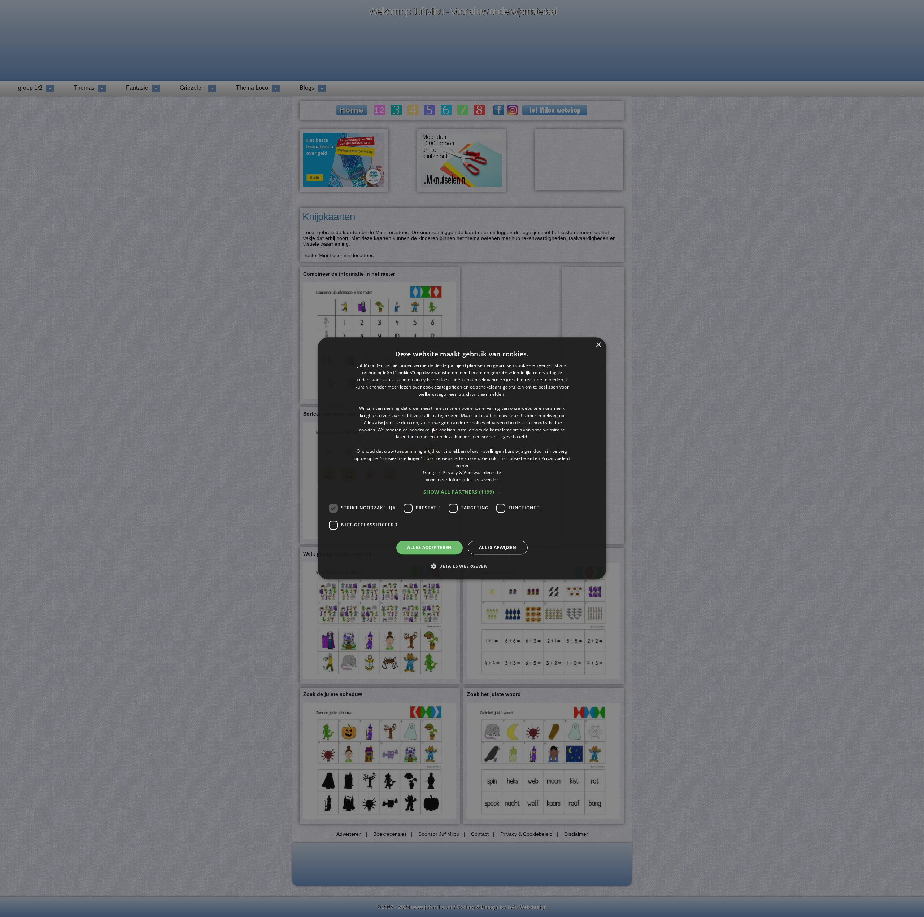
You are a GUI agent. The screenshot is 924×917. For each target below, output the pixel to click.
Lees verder (485, 480)
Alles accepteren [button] (429, 547)
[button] (462, 492)
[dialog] (462, 458)
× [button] (598, 345)
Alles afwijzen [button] (498, 547)
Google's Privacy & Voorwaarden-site (462, 473)
